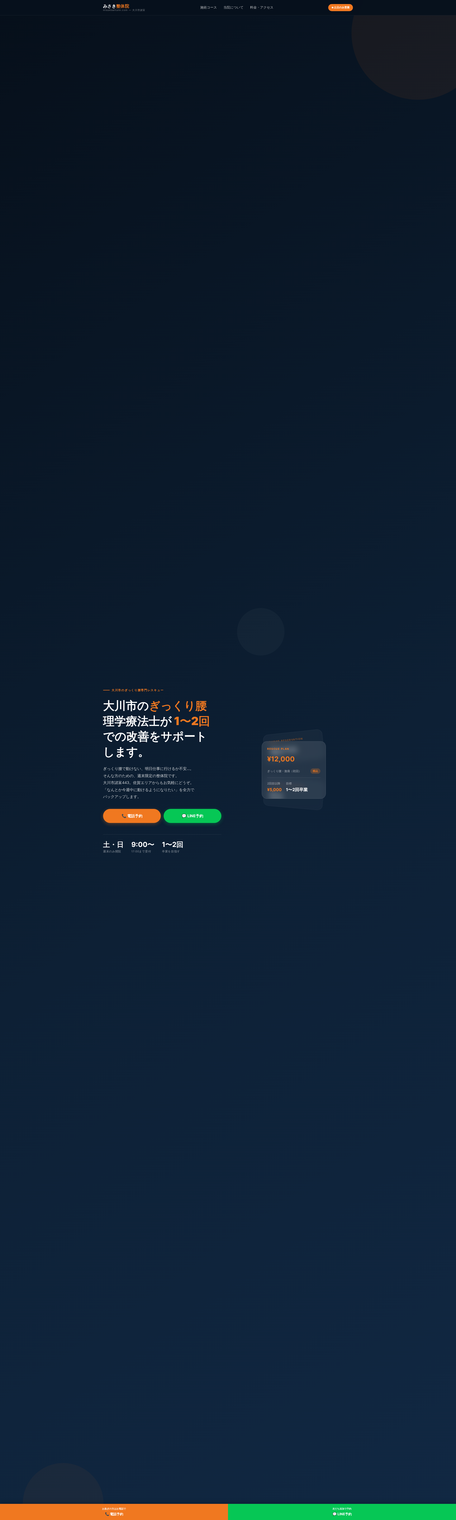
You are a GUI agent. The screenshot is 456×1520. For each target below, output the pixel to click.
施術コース (208, 7)
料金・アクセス (261, 7)
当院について (233, 7)
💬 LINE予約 (192, 815)
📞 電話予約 (132, 815)
